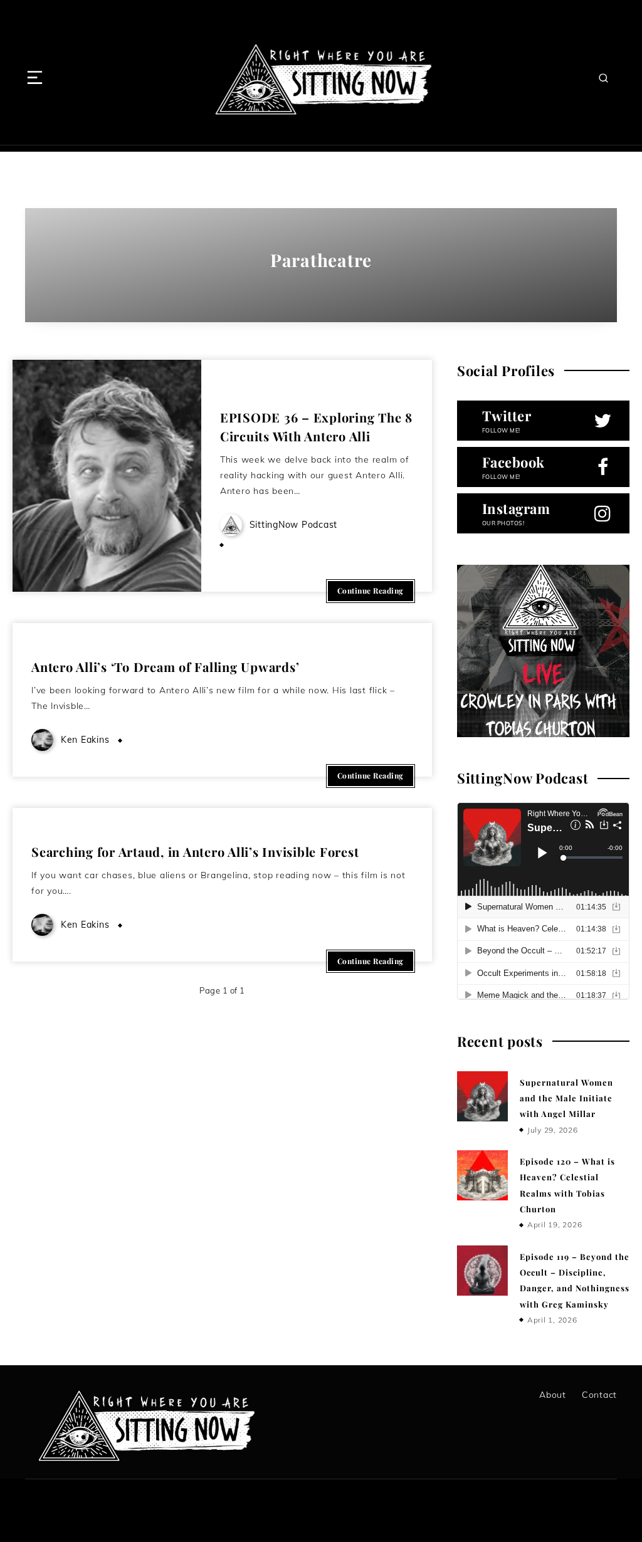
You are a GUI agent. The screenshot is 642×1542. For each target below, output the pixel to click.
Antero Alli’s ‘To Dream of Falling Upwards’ (165, 666)
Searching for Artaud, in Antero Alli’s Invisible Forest (195, 851)
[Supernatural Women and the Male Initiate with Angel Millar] (482, 1096)
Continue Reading (370, 590)
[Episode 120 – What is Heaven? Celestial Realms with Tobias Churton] (482, 1175)
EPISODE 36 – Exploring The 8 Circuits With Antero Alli (316, 426)
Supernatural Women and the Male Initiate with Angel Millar (566, 1098)
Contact (599, 1394)
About (552, 1394)
